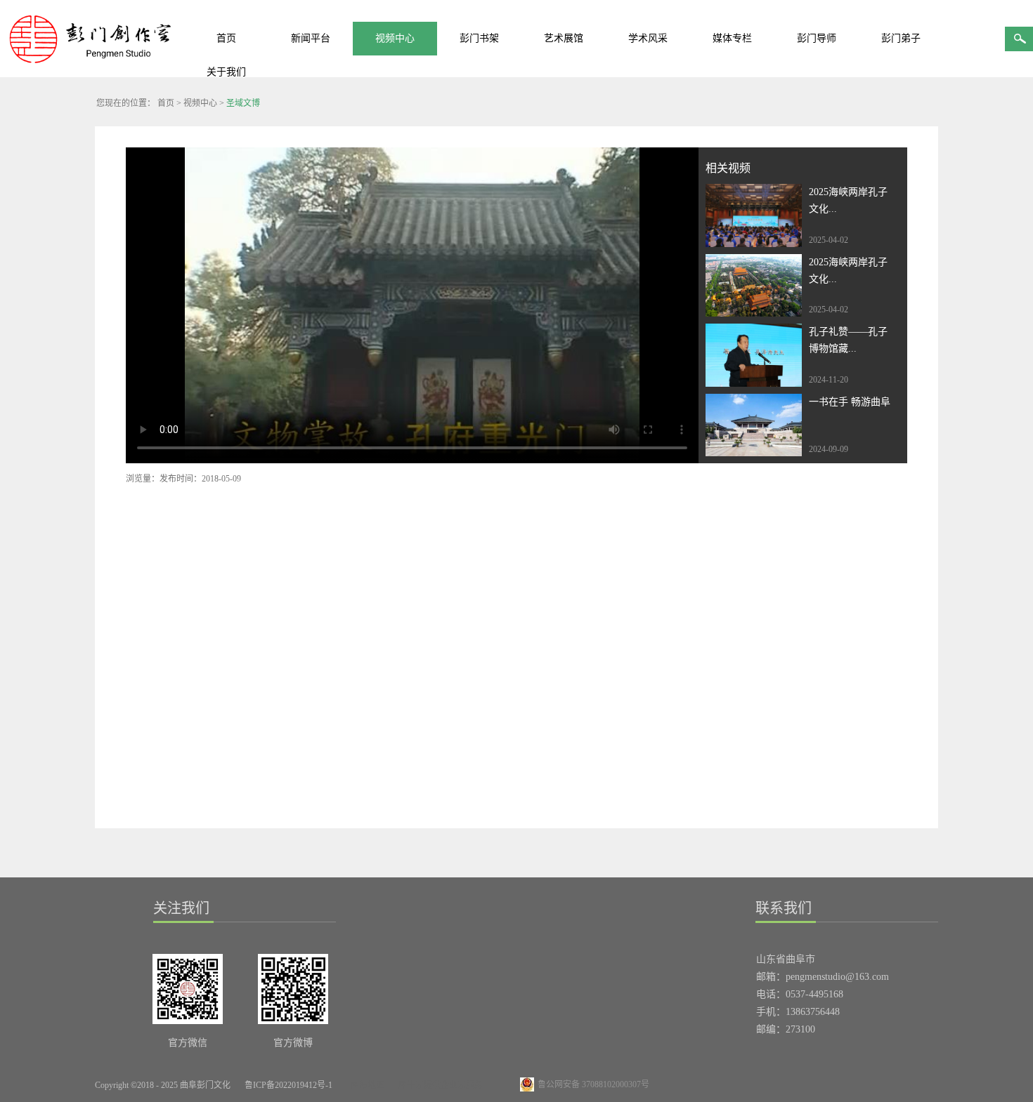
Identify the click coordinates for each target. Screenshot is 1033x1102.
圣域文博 (243, 103)
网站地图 (365, 1085)
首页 (226, 38)
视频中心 (200, 103)
